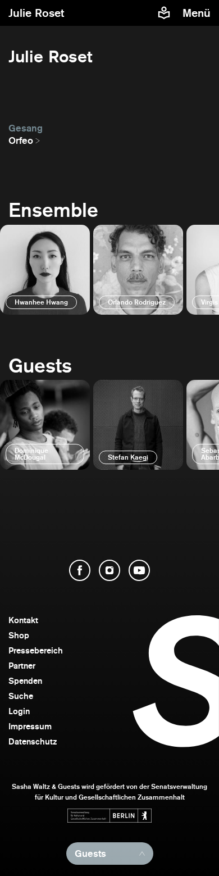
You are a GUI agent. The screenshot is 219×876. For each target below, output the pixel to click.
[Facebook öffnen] (79, 570)
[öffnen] (45, 270)
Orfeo (20, 140)
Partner (21, 665)
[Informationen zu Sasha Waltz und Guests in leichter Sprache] (164, 13)
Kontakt (23, 620)
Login (19, 711)
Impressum (30, 726)
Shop (18, 635)
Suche (20, 696)
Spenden (25, 680)
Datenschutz (32, 741)
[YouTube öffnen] (139, 570)
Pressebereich (35, 650)
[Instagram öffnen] (109, 570)
